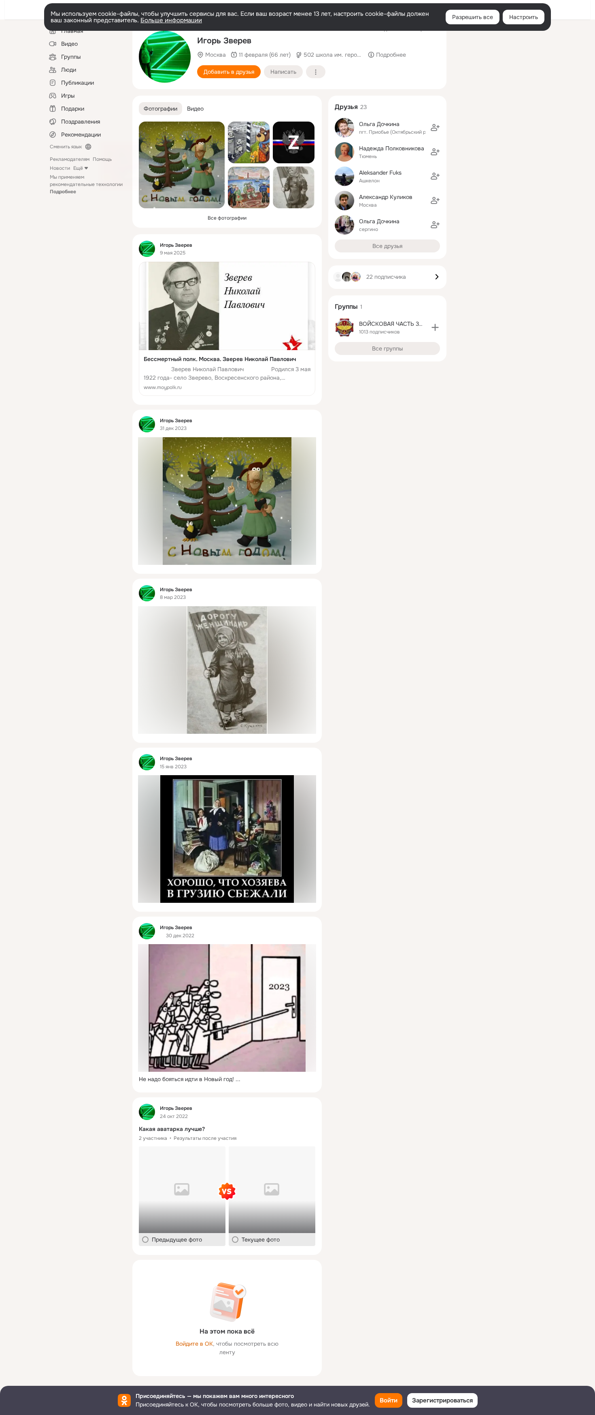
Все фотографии (227, 218)
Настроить (523, 17)
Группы (346, 306)
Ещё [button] (78, 168)
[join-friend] (435, 128)
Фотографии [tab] (160, 108)
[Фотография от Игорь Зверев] (165, 57)
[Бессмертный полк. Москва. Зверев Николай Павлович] (227, 329)
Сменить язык (66, 146)
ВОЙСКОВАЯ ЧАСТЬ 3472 (394, 323)
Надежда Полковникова (391, 148)
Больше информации (171, 20)
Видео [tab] (195, 108)
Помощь (102, 159)
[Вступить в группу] (435, 327)
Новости (60, 168)
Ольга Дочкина (379, 124)
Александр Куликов (385, 197)
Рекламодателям (69, 159)
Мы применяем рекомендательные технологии (86, 184)
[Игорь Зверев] (147, 249)
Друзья (346, 107)
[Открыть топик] (227, 1079)
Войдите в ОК (194, 1343)
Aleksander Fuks (380, 172)
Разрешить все (472, 17)
